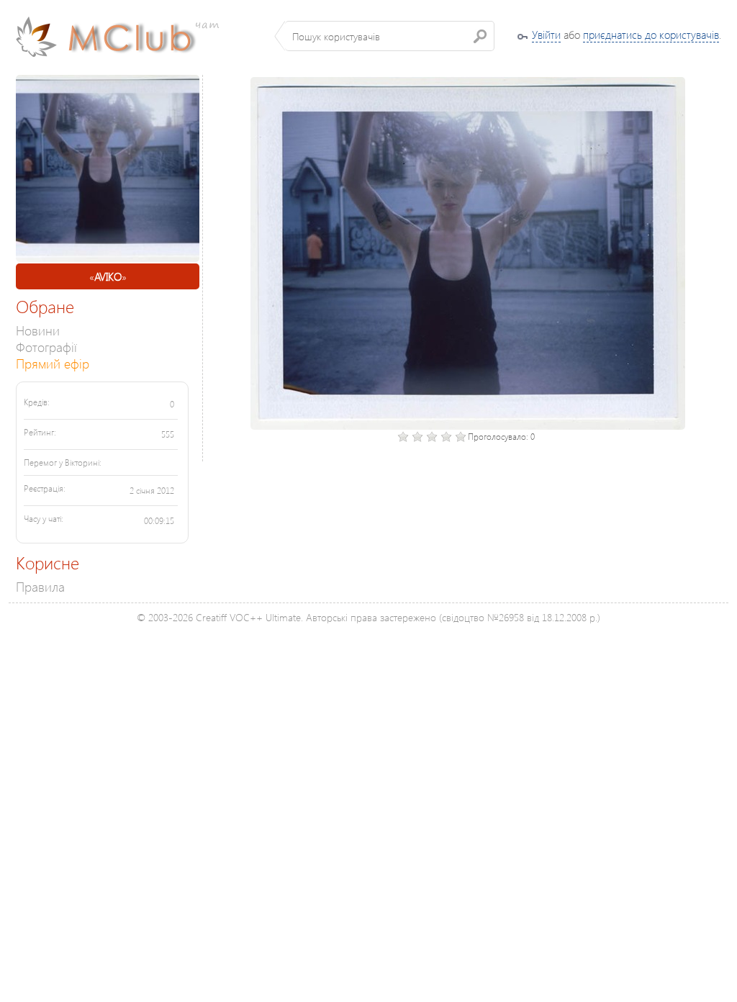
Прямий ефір (52, 363)
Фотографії (46, 347)
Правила (40, 586)
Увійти (546, 34)
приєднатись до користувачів (651, 34)
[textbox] (389, 36)
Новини (38, 330)
